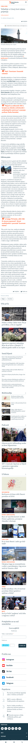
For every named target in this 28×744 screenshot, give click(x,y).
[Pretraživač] (22, 742)
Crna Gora (4, 6)
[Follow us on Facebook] (2, 728)
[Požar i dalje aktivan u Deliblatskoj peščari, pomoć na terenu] (6, 411)
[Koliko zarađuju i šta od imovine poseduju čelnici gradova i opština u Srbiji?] (14, 578)
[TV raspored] (19, 728)
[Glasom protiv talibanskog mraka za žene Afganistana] (14, 434)
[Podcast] (14, 742)
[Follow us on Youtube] (9, 728)
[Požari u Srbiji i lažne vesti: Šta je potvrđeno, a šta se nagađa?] (14, 314)
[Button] (24, 21)
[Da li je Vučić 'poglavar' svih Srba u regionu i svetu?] (14, 603)
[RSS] (16, 728)
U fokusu (5, 474)
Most (3, 611)
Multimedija (7, 393)
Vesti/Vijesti (7, 354)
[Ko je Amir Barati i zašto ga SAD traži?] (14, 531)
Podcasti (5, 425)
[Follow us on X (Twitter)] (5, 728)
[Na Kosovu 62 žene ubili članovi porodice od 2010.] (6, 398)
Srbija (3, 586)
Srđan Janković (5, 15)
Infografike (5, 492)
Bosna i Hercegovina (8, 515)
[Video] (6, 742)
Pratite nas (22, 645)
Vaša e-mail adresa (7, 634)
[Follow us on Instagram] (12, 728)
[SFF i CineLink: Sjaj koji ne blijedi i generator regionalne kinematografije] (14, 455)
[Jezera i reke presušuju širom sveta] (6, 404)
